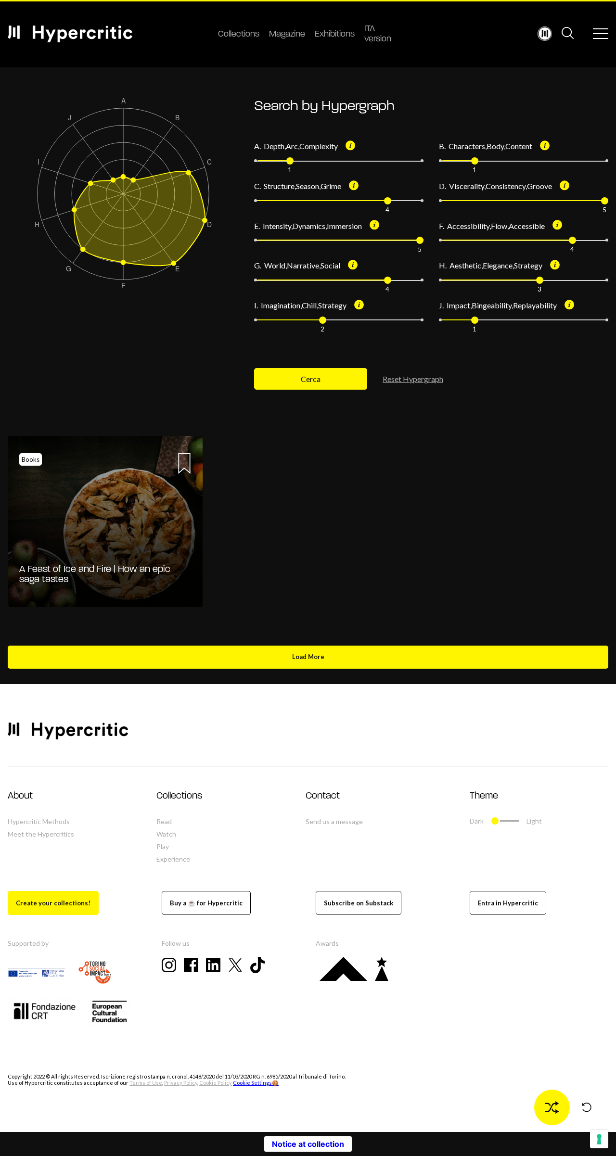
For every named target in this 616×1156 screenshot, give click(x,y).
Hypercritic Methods (39, 821)
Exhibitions (335, 34)
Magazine (287, 34)
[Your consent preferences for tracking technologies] (599, 1139)
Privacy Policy (180, 1083)
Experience (173, 859)
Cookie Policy (215, 1083)
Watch (166, 834)
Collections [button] (179, 796)
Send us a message (334, 821)
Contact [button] (323, 796)
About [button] (20, 796)
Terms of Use (145, 1083)
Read (164, 821)
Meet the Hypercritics (41, 834)
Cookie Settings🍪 (256, 1083)
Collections (238, 34)
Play (162, 846)
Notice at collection (308, 1144)
